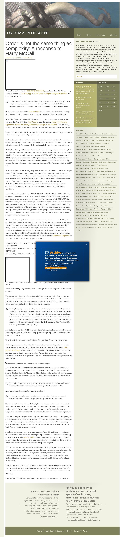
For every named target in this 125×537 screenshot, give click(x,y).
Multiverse (79, 203)
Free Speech (92, 178)
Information (112, 187)
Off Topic (96, 206)
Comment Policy (81, 531)
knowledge (105, 193)
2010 (107, 102)
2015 (113, 94)
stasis (101, 224)
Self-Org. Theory (100, 221)
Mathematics (80, 199)
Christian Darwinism (99, 146)
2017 (101, 94)
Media (88, 199)
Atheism (79, 140)
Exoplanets (97, 171)
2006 (113, 106)
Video (104, 228)
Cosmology (108, 153)
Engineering (112, 162)
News (78, 206)
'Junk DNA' (79, 134)
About (88, 35)
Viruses (110, 228)
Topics (39, 531)
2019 (107, 91)
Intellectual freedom (95, 190)
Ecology (78, 162)
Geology (109, 181)
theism (78, 228)
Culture (94, 156)
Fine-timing (111, 174)
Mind (100, 199)
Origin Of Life (105, 206)
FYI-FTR (101, 178)
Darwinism (101, 156)
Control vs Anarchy (82, 153)
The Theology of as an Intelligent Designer (43, 94)
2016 (107, 94)
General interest (110, 178)
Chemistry (88, 146)
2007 (107, 106)
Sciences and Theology (107, 218)
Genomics (87, 181)
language (113, 193)
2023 (101, 87)
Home (78, 35)
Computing (91, 149)
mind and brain (108, 199)
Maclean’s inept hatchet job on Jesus (84, 98)
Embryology (103, 162)
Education (94, 162)
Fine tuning (102, 174)
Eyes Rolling (93, 174)
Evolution (104, 165)
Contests (108, 149)
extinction (112, 171)
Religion (78, 215)
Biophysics (109, 140)
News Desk (49, 531)
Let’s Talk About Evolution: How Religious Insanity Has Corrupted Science (85, 120)
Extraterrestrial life (82, 174)
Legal (83, 196)
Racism (106, 212)
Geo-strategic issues (98, 181)
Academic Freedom (91, 134)
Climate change (81, 149)
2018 (113, 91)
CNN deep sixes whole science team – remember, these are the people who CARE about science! (85, 90)
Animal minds (88, 137)
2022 (107, 87)
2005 (101, 110)
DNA (107, 159)
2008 (101, 106)
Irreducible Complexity (83, 193)
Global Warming (81, 184)
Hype (96, 187)
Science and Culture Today (56, 268)
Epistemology (89, 165)
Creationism (86, 156)
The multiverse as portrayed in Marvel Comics (83, 105)
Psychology (99, 212)
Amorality (79, 137)
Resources (100, 35)
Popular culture (81, 212)
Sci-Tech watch (94, 215)
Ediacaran (86, 162)
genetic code (29, 437)
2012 (113, 98)
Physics (96, 209)
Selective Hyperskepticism (84, 221)
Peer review (80, 209)
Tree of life (97, 228)
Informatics (103, 187)
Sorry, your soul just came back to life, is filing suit (85, 113)
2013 (107, 98)
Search (113, 76)
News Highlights (87, 206)
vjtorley (9, 58)
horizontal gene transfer (104, 184)
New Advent (32, 122)
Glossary (113, 35)
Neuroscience (109, 203)
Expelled (105, 171)
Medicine (94, 199)
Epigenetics (80, 165)
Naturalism (100, 203)
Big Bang (86, 140)
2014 (101, 98)
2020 (101, 91)
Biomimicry (100, 140)
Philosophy (88, 209)
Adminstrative (103, 134)
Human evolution (81, 187)
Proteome (90, 212)
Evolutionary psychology (84, 171)
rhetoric (85, 215)
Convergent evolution (97, 153)
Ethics (98, 165)
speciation (79, 224)
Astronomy (111, 137)
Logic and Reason (105, 196)
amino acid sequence (61, 236)
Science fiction (94, 218)
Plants (103, 209)
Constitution (100, 149)
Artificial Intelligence (100, 137)
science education (82, 218)
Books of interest (81, 143)
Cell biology (80, 146)
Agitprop (112, 134)
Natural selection (89, 203)
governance (92, 184)
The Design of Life (110, 224)
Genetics (79, 181)
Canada (105, 143)
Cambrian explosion (95, 143)
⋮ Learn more (51, 270)
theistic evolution (87, 228)
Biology (93, 140)
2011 (101, 102)
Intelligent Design (27, 58)
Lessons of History (92, 196)
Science (103, 215)
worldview (79, 231)
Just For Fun (96, 193)
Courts (78, 156)
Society (109, 221)
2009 (113, 102)
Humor (91, 187)
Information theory (82, 190)
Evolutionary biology (82, 168)
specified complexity (90, 224)
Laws (78, 196)
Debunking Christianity (35, 91)
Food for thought (81, 178)
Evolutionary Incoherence (99, 168)
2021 (113, 87)
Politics (109, 209)
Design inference (99, 159)
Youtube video (34, 112)
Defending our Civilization (84, 159)
